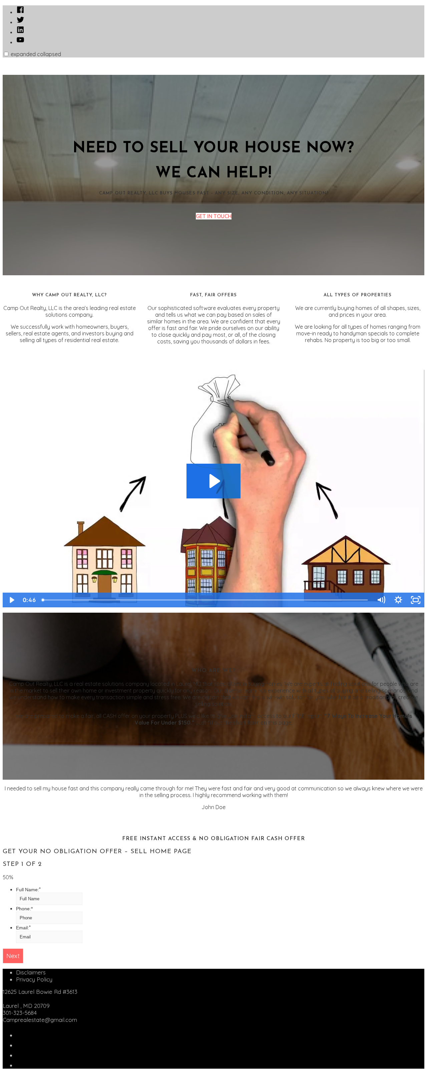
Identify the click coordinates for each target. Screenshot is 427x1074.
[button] (6, 54)
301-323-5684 (20, 1012)
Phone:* (24, 908)
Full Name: (28, 889)
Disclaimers (31, 972)
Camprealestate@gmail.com (40, 1019)
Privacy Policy (34, 979)
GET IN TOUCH (214, 216)
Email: (23, 927)
